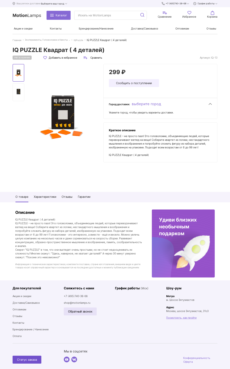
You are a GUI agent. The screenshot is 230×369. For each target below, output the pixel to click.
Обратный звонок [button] (80, 311)
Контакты (18, 322)
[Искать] (142, 15)
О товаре (21, 197)
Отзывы (67, 197)
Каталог (61, 15)
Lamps (27, 15)
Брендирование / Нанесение (31, 329)
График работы (206, 3)
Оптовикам (19, 309)
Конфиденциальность (196, 357)
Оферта (188, 361)
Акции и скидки (22, 296)
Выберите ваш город (52, 3)
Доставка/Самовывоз (26, 302)
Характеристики (45, 197)
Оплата (17, 336)
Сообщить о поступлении (134, 83)
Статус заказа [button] (27, 359)
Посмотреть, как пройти (181, 317)
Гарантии (84, 197)
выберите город (146, 104)
